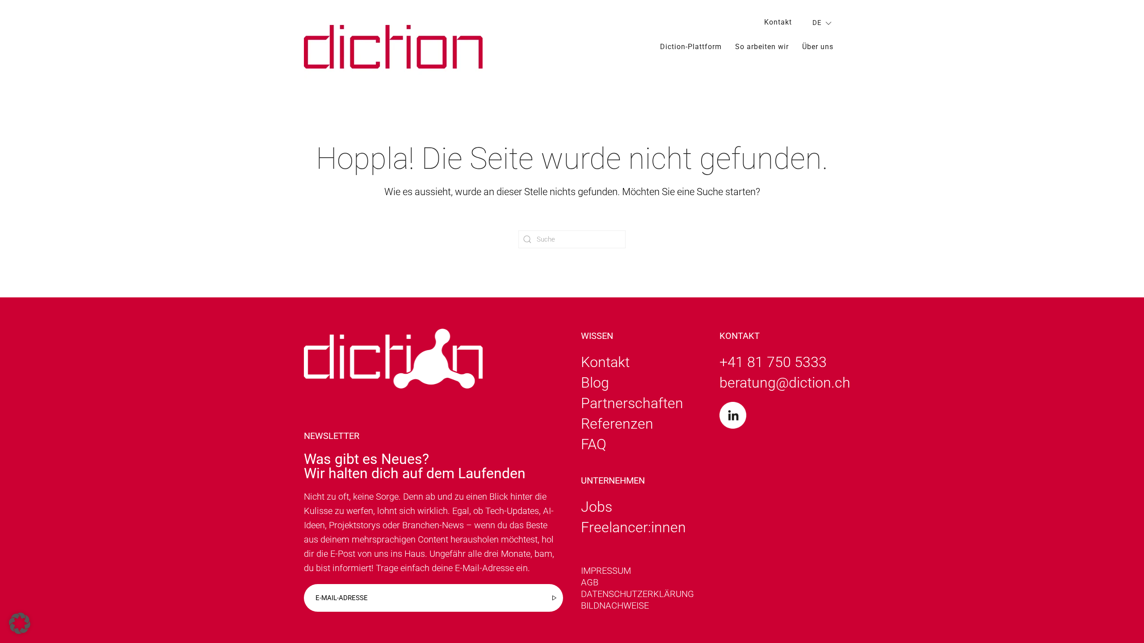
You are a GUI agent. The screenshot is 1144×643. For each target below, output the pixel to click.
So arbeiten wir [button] (762, 46)
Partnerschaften (632, 403)
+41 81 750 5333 (773, 362)
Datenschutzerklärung (637, 594)
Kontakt (778, 22)
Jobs (596, 506)
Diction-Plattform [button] (691, 46)
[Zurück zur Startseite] (393, 46)
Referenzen (617, 423)
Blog (595, 382)
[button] (19, 623)
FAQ (593, 444)
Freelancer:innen (633, 527)
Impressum (606, 570)
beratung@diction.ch (784, 382)
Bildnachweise (615, 605)
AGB (589, 582)
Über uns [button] (817, 46)
